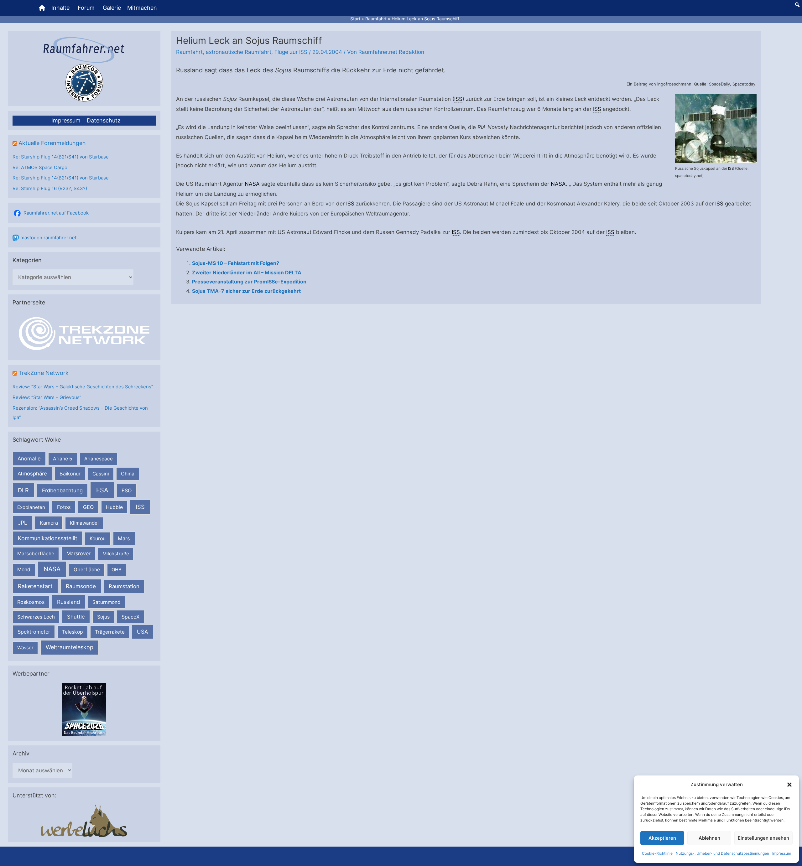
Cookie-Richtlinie (657, 853)
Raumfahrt (189, 52)
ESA (102, 490)
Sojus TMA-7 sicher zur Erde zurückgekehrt (246, 291)
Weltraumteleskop (69, 647)
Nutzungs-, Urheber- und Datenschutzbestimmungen (722, 853)
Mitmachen (142, 7)
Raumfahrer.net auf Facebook (56, 213)
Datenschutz (104, 120)
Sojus (103, 617)
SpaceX (130, 617)
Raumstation (124, 586)
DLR (23, 490)
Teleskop (72, 632)
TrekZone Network (43, 373)
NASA (52, 569)
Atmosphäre (32, 473)
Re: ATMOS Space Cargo (40, 167)
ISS (140, 506)
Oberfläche (87, 570)
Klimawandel (84, 523)
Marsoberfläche (35, 554)
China (127, 474)
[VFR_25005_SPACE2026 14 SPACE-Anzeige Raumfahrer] (84, 709)
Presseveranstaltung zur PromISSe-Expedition (249, 281)
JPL (22, 522)
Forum (86, 7)
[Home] (42, 8)
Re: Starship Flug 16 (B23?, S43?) (50, 188)
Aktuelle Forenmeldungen (52, 143)
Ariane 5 (62, 459)
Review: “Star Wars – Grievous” (47, 397)
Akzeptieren (662, 838)
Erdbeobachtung (62, 490)
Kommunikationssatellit (47, 538)
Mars (124, 538)
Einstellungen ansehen (763, 838)
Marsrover (78, 553)
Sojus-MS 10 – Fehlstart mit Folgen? (235, 263)
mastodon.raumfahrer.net (48, 238)
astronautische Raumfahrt (238, 52)
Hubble (114, 507)
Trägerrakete (110, 632)
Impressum (781, 853)
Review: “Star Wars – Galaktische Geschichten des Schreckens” (83, 387)
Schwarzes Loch (36, 617)
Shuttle (76, 617)
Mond (23, 570)
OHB (117, 570)
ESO (127, 490)
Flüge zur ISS (290, 52)
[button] (789, 784)
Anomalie (29, 458)
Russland (68, 602)
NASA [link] (252, 184)
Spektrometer (34, 632)
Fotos (64, 507)
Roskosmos (30, 602)
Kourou (98, 539)
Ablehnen (709, 838)
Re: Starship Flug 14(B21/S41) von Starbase (61, 157)
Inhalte (60, 7)
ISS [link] (731, 168)
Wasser (25, 648)
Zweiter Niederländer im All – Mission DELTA (246, 272)
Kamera (49, 523)
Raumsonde (81, 586)
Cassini (100, 474)
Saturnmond (106, 602)
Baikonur (70, 473)
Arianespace (98, 459)
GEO (88, 507)
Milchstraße (115, 554)
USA (142, 632)
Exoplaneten (31, 507)
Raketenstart (35, 586)
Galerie (112, 7)
